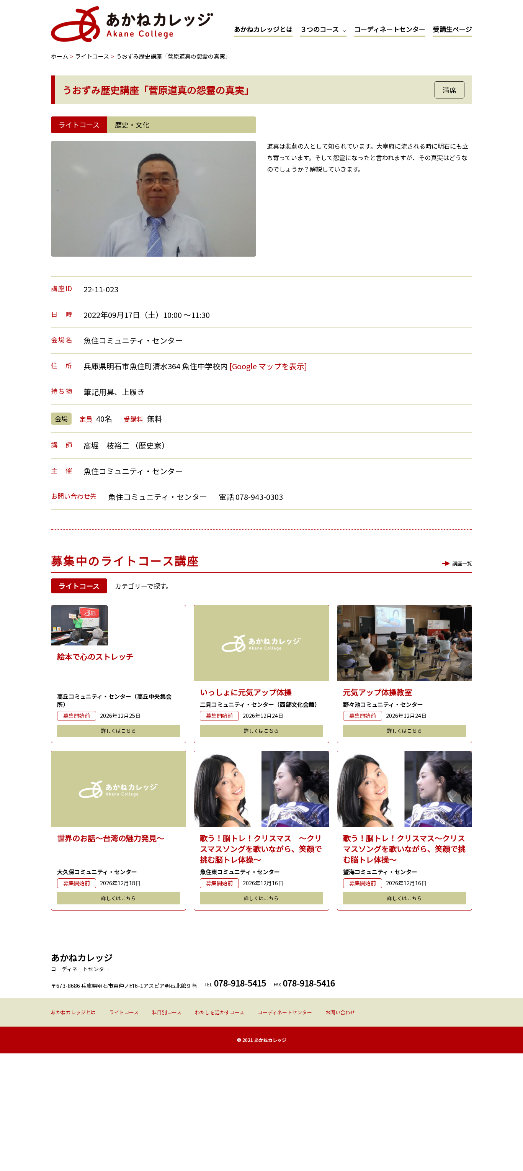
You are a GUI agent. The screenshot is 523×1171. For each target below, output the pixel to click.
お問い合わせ (340, 1012)
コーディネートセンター (389, 29)
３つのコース (319, 29)
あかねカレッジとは (263, 29)
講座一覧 (462, 563)
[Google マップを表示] (268, 366)
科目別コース (166, 1012)
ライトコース (124, 1012)
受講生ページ (452, 29)
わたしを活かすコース (219, 1012)
